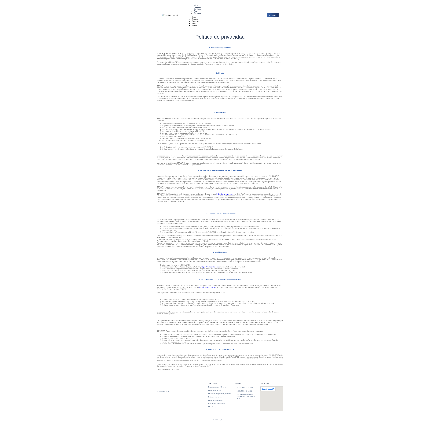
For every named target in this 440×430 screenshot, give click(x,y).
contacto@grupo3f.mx (207, 287)
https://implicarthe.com (225, 194)
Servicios (212, 383)
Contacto (197, 13)
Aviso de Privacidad (163, 392)
